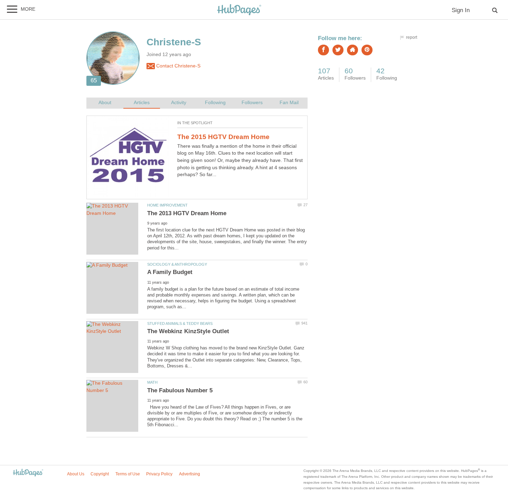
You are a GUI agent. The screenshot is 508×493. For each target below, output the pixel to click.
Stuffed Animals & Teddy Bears (180, 323)
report (411, 37)
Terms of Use (127, 474)
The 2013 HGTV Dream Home (186, 213)
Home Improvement (167, 205)
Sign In (461, 10)
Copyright (100, 474)
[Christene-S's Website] (352, 50)
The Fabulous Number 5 (180, 390)
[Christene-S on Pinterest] (367, 50)
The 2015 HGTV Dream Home (223, 136)
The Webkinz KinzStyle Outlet (188, 331)
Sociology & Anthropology (177, 264)
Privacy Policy (159, 474)
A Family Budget (169, 272)
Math (152, 382)
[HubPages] (239, 10)
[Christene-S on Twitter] (338, 50)
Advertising (189, 474)
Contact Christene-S (177, 66)
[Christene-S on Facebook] (323, 50)
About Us (75, 474)
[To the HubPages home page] (28, 473)
